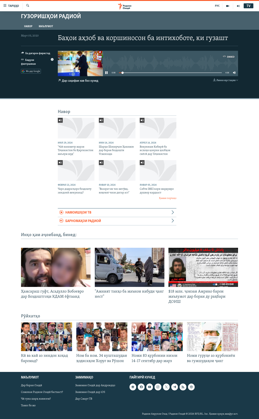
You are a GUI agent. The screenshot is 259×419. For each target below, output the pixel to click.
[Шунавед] (238, 6)
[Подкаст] (191, 387)
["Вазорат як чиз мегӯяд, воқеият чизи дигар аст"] (117, 170)
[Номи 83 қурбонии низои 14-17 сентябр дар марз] (157, 336)
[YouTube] (227, 6)
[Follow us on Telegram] (174, 387)
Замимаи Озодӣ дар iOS (90, 392)
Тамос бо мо (28, 405)
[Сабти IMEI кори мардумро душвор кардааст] (158, 170)
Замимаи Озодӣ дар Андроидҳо (95, 385)
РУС (217, 6)
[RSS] (183, 387)
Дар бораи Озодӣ (31, 385)
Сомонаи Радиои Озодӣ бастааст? (42, 392)
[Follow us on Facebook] (141, 387)
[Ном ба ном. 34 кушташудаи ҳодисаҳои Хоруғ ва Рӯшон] (101, 336)
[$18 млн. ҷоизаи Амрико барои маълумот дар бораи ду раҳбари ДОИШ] (203, 267)
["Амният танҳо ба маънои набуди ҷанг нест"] (129, 267)
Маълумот (46, 26)
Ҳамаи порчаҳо (167, 198)
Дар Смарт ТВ (83, 398)
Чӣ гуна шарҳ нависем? (36, 398)
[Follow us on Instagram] (158, 387)
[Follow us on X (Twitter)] (166, 387)
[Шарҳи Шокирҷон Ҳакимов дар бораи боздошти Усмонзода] (117, 128)
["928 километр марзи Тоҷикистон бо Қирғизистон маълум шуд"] (76, 128)
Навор (28, 26)
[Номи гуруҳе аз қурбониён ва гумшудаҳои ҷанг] (212, 336)
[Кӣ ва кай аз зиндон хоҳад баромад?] (46, 336)
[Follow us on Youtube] (149, 387)
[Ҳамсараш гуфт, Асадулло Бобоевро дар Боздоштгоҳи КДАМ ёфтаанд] (56, 267)
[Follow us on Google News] (133, 387)
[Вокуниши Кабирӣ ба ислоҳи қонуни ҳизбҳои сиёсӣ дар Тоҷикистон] (158, 128)
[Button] (35, 54)
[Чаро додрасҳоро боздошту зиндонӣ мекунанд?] (76, 170)
